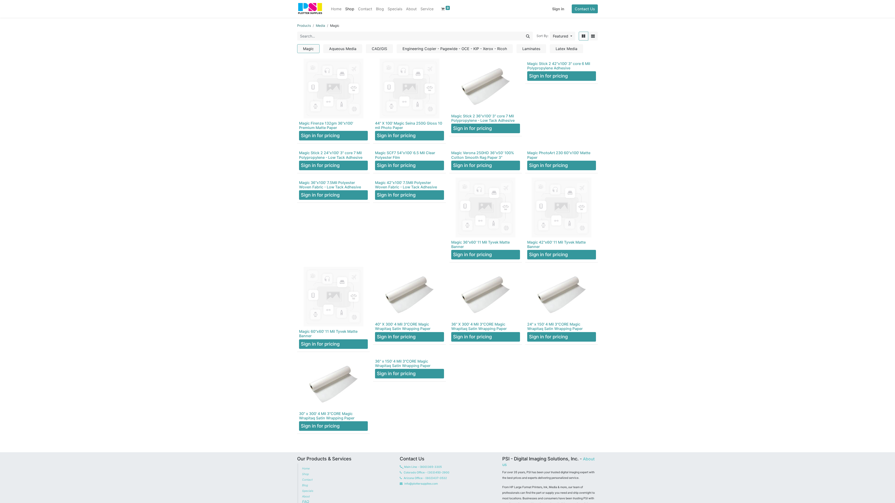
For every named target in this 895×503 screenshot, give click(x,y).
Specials (308, 491)
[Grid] (583, 36)
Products (304, 25)
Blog (305, 485)
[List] (593, 36)
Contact (307, 479)
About (306, 496)
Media (320, 25)
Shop (305, 474)
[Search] (528, 36)
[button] (562, 36)
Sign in (558, 9)
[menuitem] (336, 9)
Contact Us (585, 9)
